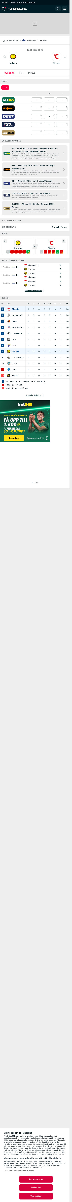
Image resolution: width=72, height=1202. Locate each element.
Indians (13, 63)
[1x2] (8, 124)
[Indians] (8, 351)
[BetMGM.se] (8, 132)
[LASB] (8, 363)
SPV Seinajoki (18, 327)
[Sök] (58, 8)
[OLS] (8, 345)
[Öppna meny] (64, 8)
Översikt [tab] (9, 73)
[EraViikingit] (8, 333)
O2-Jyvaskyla (18, 357)
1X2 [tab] (5, 87)
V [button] (33, 304)
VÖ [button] (44, 304)
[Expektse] (8, 108)
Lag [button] (8, 304)
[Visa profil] (13, 56)
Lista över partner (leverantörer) (19, 1170)
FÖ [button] (49, 304)
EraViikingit (17, 333)
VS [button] (39, 304)
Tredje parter (58, 1154)
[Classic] (8, 309)
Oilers (14, 321)
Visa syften (36, 1196)
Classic (56, 63)
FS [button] (55, 304)
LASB (14, 363)
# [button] (2, 304)
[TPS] (8, 339)
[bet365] (8, 100)
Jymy (14, 369)
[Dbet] (8, 116)
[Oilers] (8, 321)
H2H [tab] (21, 73)
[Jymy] (8, 369)
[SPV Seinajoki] (8, 327)
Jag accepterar (36, 1179)
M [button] (28, 304)
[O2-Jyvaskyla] (8, 357)
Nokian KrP (17, 315)
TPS (14, 339)
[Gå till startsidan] (16, 9)
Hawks (15, 375)
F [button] (60, 304)
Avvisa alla (36, 1187)
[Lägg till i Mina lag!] (4, 56)
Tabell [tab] (31, 73)
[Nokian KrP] (8, 315)
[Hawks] (8, 375)
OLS (14, 345)
